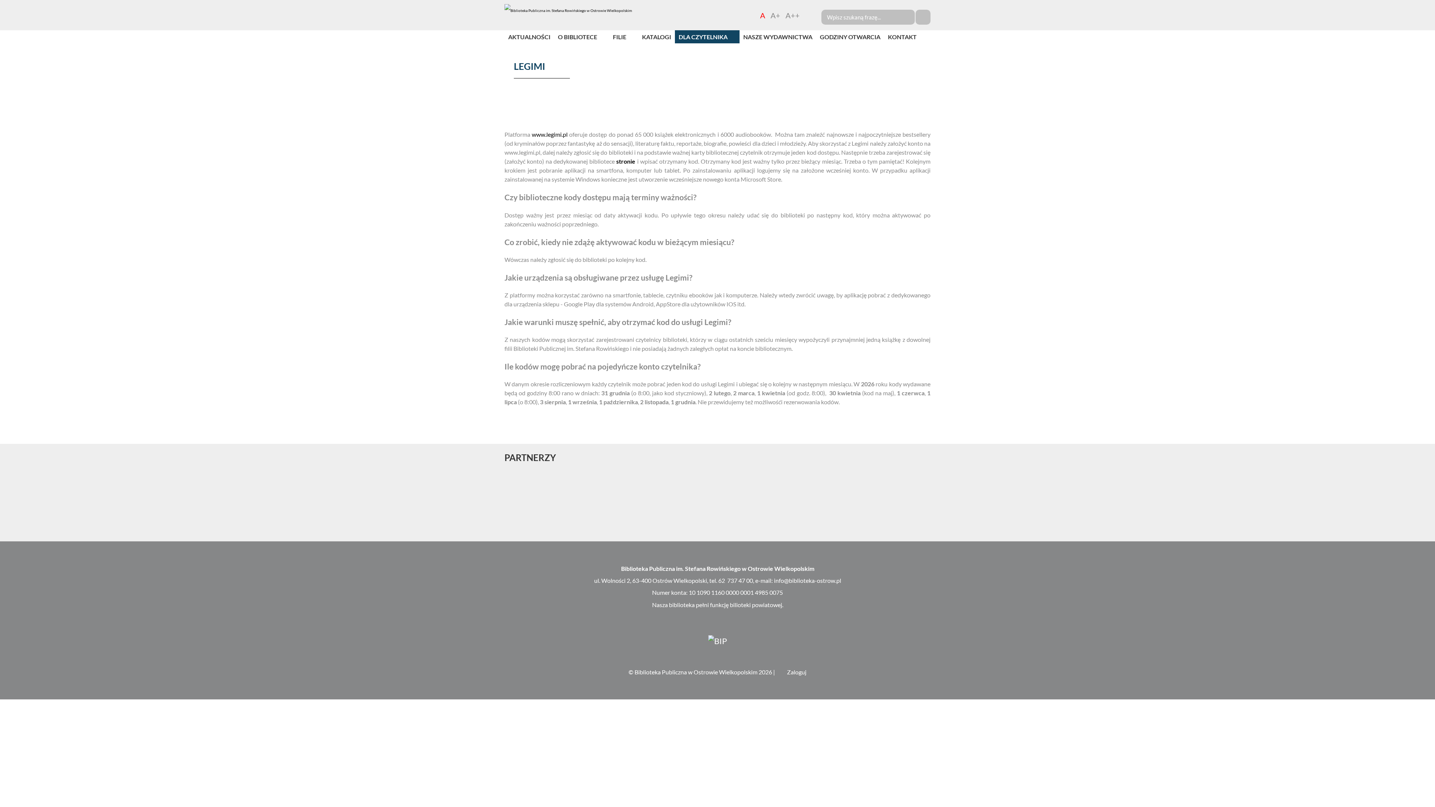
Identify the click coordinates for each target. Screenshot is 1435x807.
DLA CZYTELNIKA (703, 36)
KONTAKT (902, 36)
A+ (775, 15)
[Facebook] (1428, 285)
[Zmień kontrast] (808, 15)
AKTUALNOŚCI (529, 36)
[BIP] (717, 640)
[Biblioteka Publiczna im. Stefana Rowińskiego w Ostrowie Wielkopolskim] (568, 10)
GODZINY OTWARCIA (850, 36)
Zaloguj (796, 671)
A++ (793, 15)
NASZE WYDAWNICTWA (777, 36)
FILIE (619, 36)
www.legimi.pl (550, 134)
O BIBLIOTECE (577, 36)
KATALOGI (656, 36)
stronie (625, 161)
